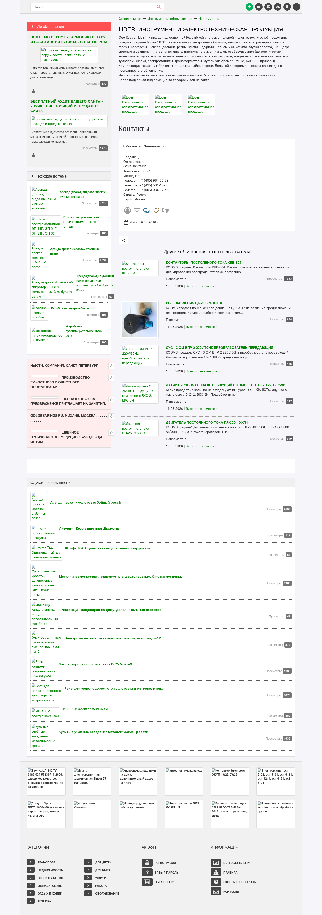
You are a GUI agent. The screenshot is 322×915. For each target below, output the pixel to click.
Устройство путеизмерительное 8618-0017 (84, 331)
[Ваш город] (287, 7)
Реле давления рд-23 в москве (194, 303)
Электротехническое (202, 285)
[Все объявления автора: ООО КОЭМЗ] (127, 211)
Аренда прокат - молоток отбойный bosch (85, 502)
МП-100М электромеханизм (85, 708)
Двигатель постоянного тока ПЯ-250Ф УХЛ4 (207, 422)
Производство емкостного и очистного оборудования (60, 382)
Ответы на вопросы (240, 882)
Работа (101, 885)
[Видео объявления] (259, 7)
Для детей (103, 862)
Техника (44, 901)
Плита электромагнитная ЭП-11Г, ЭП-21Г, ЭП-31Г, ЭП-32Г (81, 222)
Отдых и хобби (49, 893)
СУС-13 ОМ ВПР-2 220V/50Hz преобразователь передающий (219, 347)
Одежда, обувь (49, 885)
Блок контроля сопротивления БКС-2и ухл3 (95, 664)
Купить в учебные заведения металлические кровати (103, 731)
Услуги (100, 878)
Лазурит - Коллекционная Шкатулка (89, 528)
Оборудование (107, 893)
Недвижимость (50, 870)
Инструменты (208, 18)
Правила (230, 872)
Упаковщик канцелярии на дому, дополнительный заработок (112, 609)
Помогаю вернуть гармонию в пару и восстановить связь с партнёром (68, 39)
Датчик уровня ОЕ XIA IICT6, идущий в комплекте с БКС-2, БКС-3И (225, 384)
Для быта (103, 870)
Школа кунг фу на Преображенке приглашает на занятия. (68, 401)
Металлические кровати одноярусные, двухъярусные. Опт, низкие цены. (120, 576)
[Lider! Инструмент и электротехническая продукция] (135, 103)
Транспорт (46, 862)
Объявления (165, 882)
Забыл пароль (166, 872)
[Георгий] (33, 154)
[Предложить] (123, 240)
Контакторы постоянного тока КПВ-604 (203, 262)
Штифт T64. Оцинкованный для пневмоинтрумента (107, 547)
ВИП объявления (237, 863)
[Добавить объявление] (249, 7)
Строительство (130, 18)
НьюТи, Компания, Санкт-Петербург (64, 365)
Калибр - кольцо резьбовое (70, 308)
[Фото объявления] (268, 7)
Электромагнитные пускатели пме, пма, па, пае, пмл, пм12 (113, 638)
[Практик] (33, 90)
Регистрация (165, 863)
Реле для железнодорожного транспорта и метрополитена (114, 688)
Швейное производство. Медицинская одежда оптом (66, 437)
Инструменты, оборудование (170, 18)
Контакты (231, 891)
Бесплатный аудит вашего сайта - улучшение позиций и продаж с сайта (66, 106)
